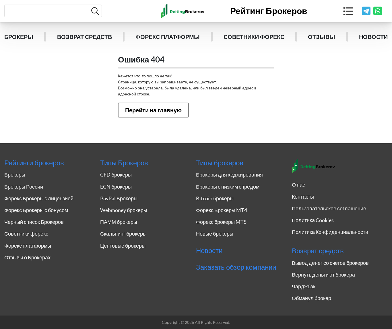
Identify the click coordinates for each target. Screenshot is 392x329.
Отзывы (321, 36)
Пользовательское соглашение (329, 208)
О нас (298, 184)
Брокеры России (23, 186)
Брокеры (18, 36)
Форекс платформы (167, 36)
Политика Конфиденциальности (330, 232)
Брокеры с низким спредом (227, 186)
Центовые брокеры (122, 245)
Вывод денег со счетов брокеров (330, 263)
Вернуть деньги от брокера (323, 274)
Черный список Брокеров (34, 222)
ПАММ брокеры (118, 222)
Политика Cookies (313, 220)
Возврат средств (84, 36)
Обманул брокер (311, 298)
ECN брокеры (116, 186)
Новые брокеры (214, 233)
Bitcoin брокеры (215, 198)
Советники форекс (254, 36)
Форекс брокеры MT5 (221, 222)
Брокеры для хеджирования (229, 174)
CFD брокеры (116, 174)
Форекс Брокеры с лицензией (38, 198)
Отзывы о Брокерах (27, 257)
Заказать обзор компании (236, 267)
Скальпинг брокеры (123, 233)
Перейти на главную (153, 110)
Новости (373, 36)
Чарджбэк (303, 286)
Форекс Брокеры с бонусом (36, 210)
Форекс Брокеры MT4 (221, 210)
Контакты (303, 196)
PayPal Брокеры (118, 198)
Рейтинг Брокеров (268, 10)
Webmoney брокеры (123, 210)
